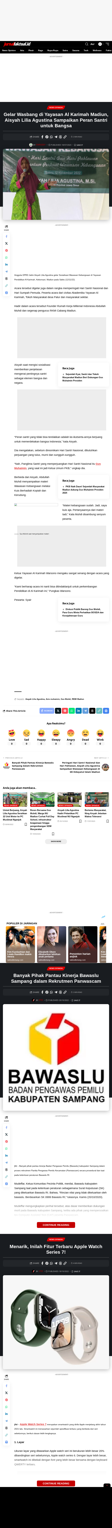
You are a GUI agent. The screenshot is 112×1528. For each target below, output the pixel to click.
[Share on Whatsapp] (51, 137)
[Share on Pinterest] (47, 137)
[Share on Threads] (60, 137)
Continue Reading (56, 1224)
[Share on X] (6, 243)
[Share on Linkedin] (6, 264)
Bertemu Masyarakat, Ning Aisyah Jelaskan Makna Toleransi (95, 813)
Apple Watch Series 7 (33, 1424)
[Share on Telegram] (56, 137)
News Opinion (56, 107)
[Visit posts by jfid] (33, 1000)
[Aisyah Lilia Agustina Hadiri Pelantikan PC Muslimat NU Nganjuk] (69, 799)
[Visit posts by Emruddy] (31, 145)
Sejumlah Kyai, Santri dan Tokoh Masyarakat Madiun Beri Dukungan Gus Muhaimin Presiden (82, 377)
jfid (41, 1000)
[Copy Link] (65, 137)
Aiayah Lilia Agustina (35, 699)
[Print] (6, 292)
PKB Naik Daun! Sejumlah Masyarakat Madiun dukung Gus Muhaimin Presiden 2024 (83, 489)
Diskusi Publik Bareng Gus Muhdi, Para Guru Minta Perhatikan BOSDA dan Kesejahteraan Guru (83, 612)
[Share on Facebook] (42, 137)
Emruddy (41, 145)
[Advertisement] (56, 20)
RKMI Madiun (78, 699)
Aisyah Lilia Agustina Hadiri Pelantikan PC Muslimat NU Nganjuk (68, 813)
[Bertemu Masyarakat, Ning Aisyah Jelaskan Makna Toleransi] (97, 799)
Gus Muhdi (66, 699)
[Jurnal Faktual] (17, 44)
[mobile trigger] (106, 44)
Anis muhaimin (53, 699)
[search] (87, 44)
